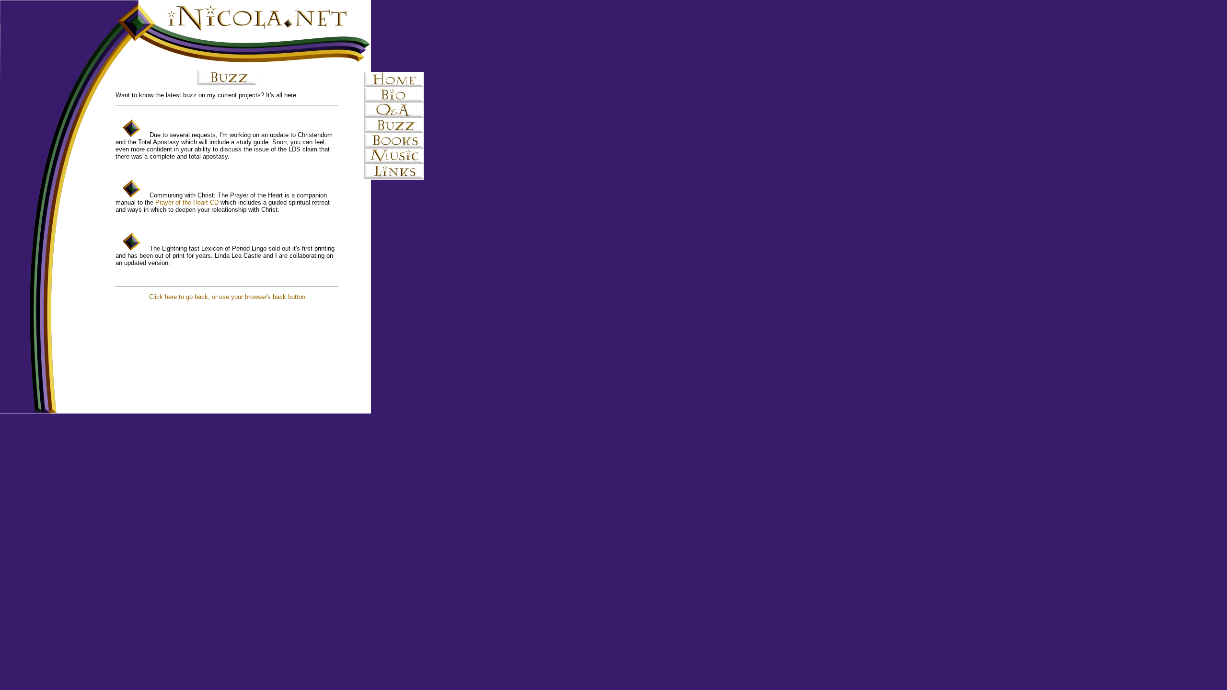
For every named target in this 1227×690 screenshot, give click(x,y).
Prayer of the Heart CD (187, 202)
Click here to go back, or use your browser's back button (227, 296)
